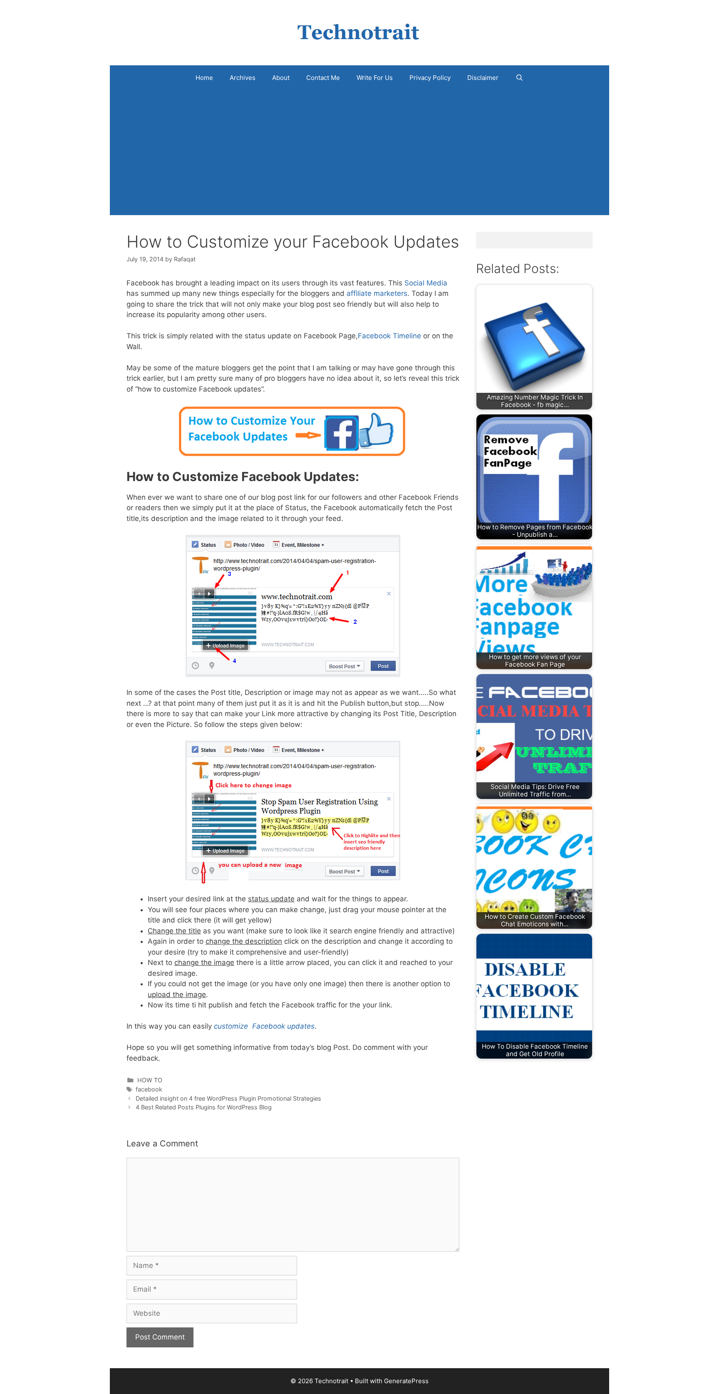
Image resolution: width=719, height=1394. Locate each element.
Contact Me (323, 78)
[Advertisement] (359, 152)
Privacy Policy (430, 78)
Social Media (425, 283)
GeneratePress (406, 1381)
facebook (149, 1089)
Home (204, 78)
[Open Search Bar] (519, 77)
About (281, 78)
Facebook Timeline (389, 336)
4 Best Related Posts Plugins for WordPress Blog (204, 1107)
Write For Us (375, 78)
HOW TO (149, 1080)
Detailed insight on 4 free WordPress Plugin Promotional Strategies (228, 1098)
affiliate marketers (377, 293)
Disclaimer (482, 78)
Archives (242, 78)
